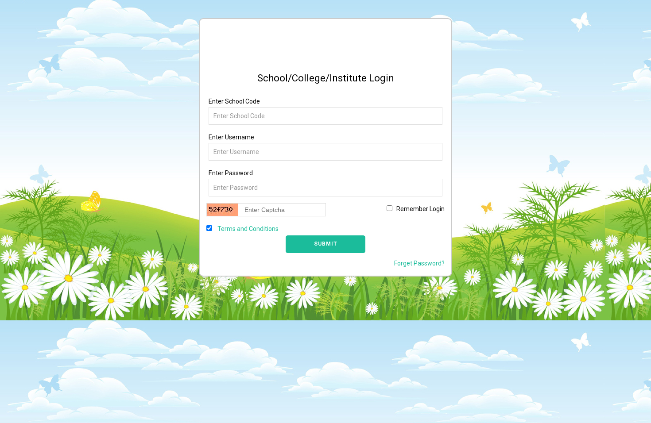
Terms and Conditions (247, 228)
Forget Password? (419, 263)
